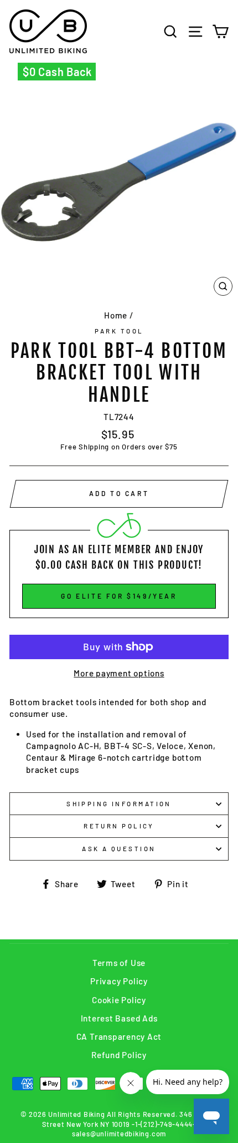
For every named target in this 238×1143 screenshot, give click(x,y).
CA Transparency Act (119, 1036)
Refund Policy (119, 1055)
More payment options (119, 673)
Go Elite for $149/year (119, 596)
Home (115, 315)
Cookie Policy (119, 1000)
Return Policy (119, 826)
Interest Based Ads (119, 1018)
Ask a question (119, 848)
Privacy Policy (119, 981)
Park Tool (119, 331)
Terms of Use (119, 963)
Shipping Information (119, 803)
